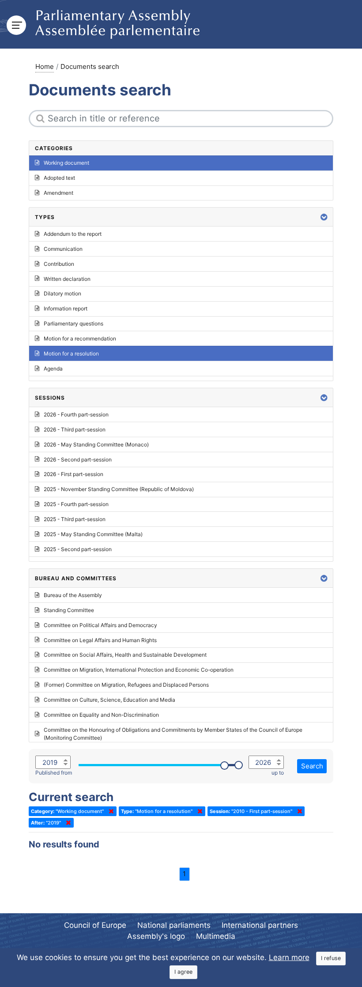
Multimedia (215, 936)
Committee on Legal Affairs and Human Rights (100, 640)
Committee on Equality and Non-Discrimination (101, 714)
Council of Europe (95, 925)
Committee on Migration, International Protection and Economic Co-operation (139, 669)
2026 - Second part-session (78, 459)
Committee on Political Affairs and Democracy (100, 625)
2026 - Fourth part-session (76, 414)
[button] (324, 217)
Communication (63, 249)
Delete (109, 811)
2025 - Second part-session (78, 549)
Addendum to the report (73, 234)
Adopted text (59, 177)
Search (312, 766)
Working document (66, 162)
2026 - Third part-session (75, 429)
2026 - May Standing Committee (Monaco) (96, 444)
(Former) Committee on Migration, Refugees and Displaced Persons (126, 684)
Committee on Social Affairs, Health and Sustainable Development (125, 654)
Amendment (58, 192)
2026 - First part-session (73, 474)
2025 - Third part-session (75, 519)
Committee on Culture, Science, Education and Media (109, 699)
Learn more (289, 957)
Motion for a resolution (71, 353)
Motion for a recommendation (80, 338)
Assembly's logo (156, 936)
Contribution (59, 264)
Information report (65, 308)
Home (44, 66)
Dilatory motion (62, 293)
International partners (260, 925)
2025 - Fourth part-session (76, 504)
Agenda (53, 368)
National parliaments (174, 925)
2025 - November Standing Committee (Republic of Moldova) (119, 489)
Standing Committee (69, 610)
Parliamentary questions (73, 323)
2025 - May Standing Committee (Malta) (93, 534)
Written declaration (67, 279)
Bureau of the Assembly (73, 595)
